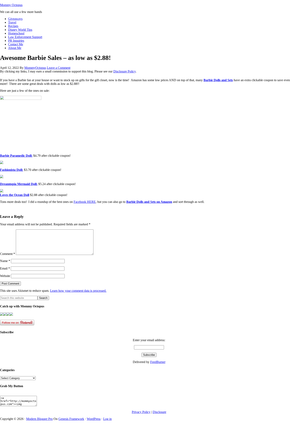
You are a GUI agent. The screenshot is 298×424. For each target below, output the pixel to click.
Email (5, 268)
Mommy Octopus (11, 5)
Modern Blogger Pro (39, 419)
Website (5, 276)
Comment (7, 254)
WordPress (94, 419)
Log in (107, 419)
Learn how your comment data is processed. (78, 290)
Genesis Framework (71, 419)
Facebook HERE (85, 201)
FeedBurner (157, 362)
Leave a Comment (58, 67)
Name (5, 261)
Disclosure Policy (124, 71)
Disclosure (159, 412)
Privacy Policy (141, 412)
